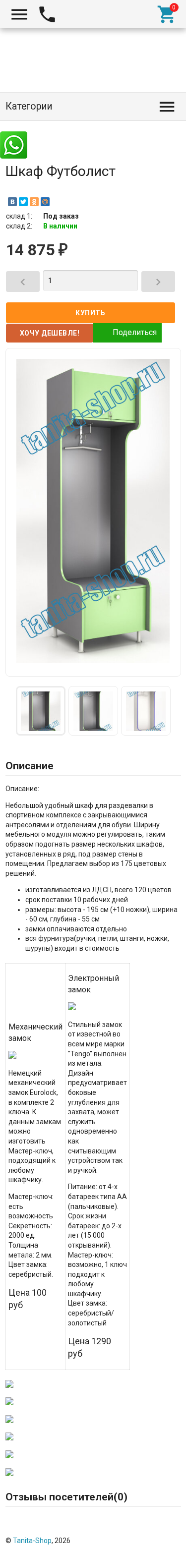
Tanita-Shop (32, 1541)
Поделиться (135, 332)
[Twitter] (23, 201)
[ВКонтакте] (12, 201)
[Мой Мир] (45, 201)
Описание (29, 766)
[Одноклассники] (34, 201)
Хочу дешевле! (50, 333)
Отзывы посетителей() (66, 1497)
